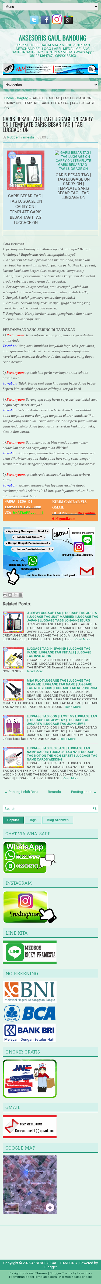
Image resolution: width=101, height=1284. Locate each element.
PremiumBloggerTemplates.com (33, 1277)
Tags (33, 820)
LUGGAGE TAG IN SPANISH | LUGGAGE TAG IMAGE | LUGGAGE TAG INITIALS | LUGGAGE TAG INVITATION (59, 652)
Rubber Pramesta (20, 137)
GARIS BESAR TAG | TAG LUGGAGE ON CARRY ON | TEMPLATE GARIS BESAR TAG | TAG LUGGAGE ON (48, 124)
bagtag (22, 98)
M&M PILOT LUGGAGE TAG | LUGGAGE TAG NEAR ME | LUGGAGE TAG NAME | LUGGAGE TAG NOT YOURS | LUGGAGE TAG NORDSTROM (62, 684)
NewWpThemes (36, 1273)
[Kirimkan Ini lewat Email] (5, 595)
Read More (82, 639)
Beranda (54, 792)
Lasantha (83, 1273)
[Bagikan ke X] (15, 595)
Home (9, 98)
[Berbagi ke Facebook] (20, 595)
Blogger (50, 1267)
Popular (13, 820)
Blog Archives (58, 820)
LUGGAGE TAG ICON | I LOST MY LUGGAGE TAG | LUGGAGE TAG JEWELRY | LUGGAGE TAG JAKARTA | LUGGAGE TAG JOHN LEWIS (62, 720)
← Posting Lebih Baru (21, 792)
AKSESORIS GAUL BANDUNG (52, 37)
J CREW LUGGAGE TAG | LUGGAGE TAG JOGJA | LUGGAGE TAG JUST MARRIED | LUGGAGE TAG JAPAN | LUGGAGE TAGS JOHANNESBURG (62, 616)
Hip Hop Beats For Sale (75, 1277)
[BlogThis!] (10, 595)
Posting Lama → (84, 792)
